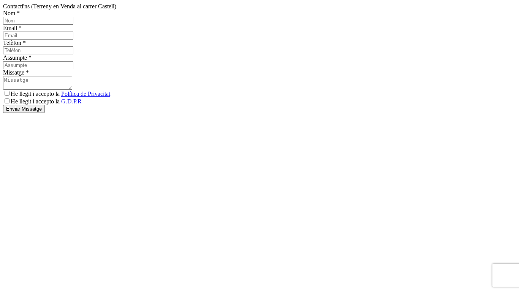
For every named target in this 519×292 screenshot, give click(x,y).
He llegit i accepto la (60, 93)
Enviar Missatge (24, 109)
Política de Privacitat (85, 93)
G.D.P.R (71, 101)
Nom (11, 13)
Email (12, 28)
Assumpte (17, 57)
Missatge (16, 72)
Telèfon (14, 43)
